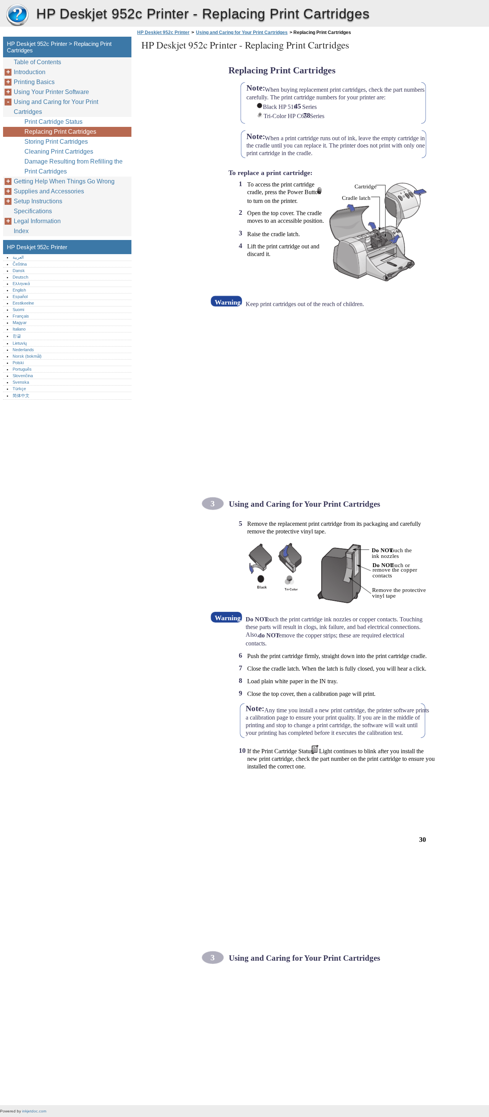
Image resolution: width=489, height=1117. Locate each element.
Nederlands (23, 349)
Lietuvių (20, 343)
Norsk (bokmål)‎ (27, 356)
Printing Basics (34, 82)
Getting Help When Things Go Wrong (64, 181)
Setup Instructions (38, 201)
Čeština (20, 264)
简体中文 (21, 395)
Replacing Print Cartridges (60, 131)
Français (21, 316)
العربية (18, 257)
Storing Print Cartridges (56, 141)
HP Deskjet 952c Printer (17, 15)
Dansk (19, 270)
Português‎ (22, 369)
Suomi (18, 309)
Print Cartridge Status (53, 121)
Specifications (33, 211)
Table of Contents (37, 62)
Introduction (29, 72)
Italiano (19, 329)
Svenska (21, 382)
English (19, 290)
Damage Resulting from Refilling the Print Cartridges (73, 166)
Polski (18, 362)
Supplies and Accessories (49, 191)
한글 (17, 336)
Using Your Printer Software (51, 92)
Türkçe (19, 388)
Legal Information (37, 221)
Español (20, 296)
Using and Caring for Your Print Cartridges (242, 32)
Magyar (20, 322)
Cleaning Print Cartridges (58, 151)
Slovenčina (23, 375)
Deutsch (20, 277)
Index (21, 231)
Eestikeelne (23, 303)
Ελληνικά (21, 283)
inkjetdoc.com (34, 1111)
